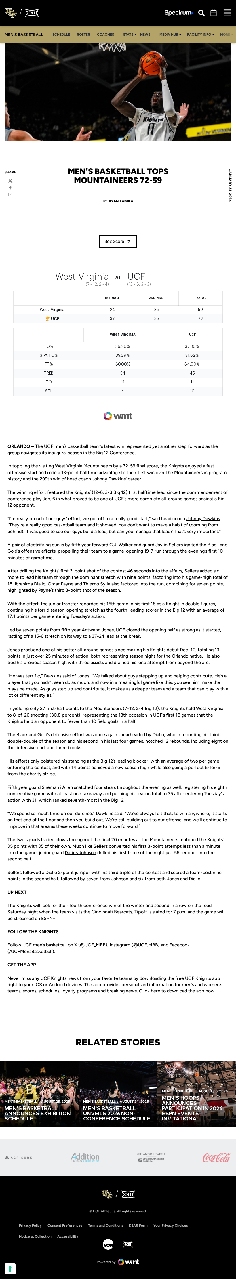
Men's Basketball (21, 1101)
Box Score (114, 241)
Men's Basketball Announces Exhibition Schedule (38, 1114)
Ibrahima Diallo (30, 584)
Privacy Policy (30, 1225)
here (155, 991)
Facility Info (199, 35)
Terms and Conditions (105, 1225)
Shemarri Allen (57, 787)
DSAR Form (138, 1225)
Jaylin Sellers (169, 544)
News (145, 35)
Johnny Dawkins (109, 479)
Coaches (105, 35)
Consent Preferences (64, 1225)
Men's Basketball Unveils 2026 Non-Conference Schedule (117, 1114)
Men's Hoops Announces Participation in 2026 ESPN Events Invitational (192, 1109)
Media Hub (168, 35)
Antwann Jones (98, 630)
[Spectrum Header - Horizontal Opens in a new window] (179, 13)
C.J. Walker (121, 544)
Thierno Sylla (96, 584)
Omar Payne (60, 584)
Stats (128, 35)
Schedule (61, 35)
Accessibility (67, 1236)
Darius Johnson (80, 852)
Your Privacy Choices (170, 1225)
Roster (83, 35)
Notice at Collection (35, 1236)
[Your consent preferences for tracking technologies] (10, 1268)
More (225, 35)
